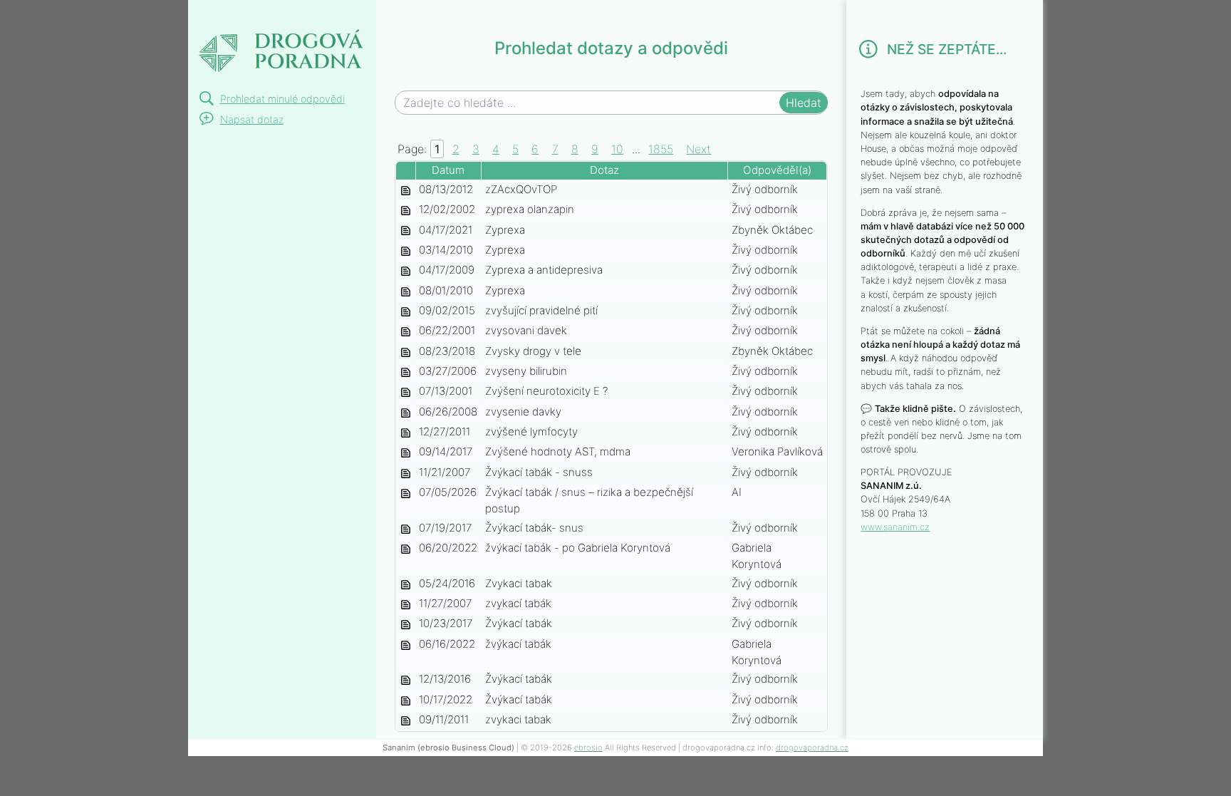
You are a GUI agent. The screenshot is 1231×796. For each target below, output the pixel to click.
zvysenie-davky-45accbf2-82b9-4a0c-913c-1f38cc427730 (405, 413)
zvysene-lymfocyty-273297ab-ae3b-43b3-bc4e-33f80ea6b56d (405, 433)
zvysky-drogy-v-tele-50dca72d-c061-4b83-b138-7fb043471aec (405, 352)
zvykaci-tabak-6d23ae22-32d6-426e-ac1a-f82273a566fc (405, 721)
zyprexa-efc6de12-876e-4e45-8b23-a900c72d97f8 (405, 231)
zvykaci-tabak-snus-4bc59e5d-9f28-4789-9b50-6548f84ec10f (405, 529)
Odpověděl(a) (777, 170)
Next (698, 149)
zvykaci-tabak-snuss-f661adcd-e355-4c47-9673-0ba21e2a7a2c (405, 473)
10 (617, 149)
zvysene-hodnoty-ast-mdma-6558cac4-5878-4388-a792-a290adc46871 (405, 453)
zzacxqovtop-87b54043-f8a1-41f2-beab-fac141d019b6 (405, 190)
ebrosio (588, 748)
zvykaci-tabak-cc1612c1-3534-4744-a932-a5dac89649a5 (405, 604)
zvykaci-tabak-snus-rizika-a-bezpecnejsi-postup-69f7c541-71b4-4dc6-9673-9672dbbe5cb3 (405, 493)
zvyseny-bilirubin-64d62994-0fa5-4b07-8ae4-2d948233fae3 (405, 372)
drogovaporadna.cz (812, 748)
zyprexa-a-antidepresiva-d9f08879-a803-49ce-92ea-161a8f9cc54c (405, 271)
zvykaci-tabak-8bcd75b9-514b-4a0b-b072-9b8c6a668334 (405, 680)
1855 (660, 149)
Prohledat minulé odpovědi (282, 99)
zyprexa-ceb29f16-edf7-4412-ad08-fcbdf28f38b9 (405, 251)
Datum (448, 170)
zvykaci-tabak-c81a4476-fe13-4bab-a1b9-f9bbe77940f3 (405, 624)
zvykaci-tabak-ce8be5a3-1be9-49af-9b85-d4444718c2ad (405, 585)
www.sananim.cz (895, 527)
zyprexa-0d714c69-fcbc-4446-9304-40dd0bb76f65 (405, 292)
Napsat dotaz (252, 119)
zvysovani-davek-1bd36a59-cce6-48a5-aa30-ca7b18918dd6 (405, 332)
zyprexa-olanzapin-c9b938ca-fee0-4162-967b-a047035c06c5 (405, 210)
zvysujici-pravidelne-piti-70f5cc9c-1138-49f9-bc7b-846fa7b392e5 (405, 312)
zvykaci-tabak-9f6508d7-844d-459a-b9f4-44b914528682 (405, 645)
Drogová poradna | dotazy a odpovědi (280, 40)
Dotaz (604, 170)
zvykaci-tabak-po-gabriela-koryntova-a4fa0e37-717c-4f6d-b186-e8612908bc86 (405, 549)
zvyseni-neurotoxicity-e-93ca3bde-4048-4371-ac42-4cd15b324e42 (405, 392)
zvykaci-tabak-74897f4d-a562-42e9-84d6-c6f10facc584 (405, 701)
